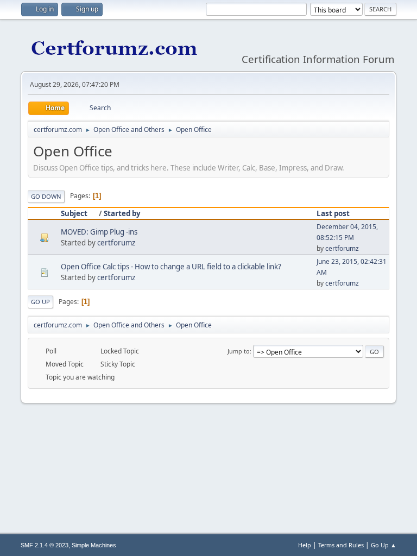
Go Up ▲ (383, 545)
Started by (122, 213)
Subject (74, 213)
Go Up (40, 302)
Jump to (239, 351)
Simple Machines (94, 545)
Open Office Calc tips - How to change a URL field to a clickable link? (171, 266)
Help (304, 545)
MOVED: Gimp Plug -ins (99, 232)
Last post (333, 213)
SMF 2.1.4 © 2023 (44, 545)
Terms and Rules (341, 545)
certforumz (116, 243)
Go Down (46, 196)
